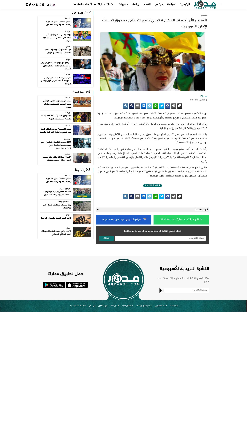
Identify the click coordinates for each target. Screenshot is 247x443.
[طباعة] (173, 106)
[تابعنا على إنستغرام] (37, 5)
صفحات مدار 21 (105, 4)
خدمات (67, 19)
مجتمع (159, 4)
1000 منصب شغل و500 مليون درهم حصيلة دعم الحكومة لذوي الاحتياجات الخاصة (56, 145)
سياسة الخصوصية (78, 306)
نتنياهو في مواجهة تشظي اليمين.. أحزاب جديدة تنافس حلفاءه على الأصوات (55, 66)
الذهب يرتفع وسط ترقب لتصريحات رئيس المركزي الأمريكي (56, 233)
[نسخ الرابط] (179, 106)
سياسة (171, 4)
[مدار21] (204, 5)
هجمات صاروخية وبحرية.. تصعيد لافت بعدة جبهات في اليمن (57, 51)
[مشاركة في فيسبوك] (167, 106)
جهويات (123, 4)
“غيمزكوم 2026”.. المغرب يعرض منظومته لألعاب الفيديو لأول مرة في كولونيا (56, 81)
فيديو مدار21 (65, 189)
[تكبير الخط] (131, 106)
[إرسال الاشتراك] (162, 290)
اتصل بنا (115, 306)
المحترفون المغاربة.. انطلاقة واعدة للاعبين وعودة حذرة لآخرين (56, 117)
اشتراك (106, 238)
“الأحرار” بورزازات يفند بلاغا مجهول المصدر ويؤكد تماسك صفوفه (56, 158)
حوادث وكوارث (64, 202)
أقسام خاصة (84, 4)
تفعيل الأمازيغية (151, 185)
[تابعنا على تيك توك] (30, 5)
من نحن (91, 306)
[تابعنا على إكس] (40, 5)
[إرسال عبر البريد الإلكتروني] (137, 106)
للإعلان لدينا (127, 306)
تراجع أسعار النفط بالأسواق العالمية (56, 218)
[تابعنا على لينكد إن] (27, 5)
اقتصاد (147, 4)
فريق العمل (103, 306)
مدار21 (203, 96)
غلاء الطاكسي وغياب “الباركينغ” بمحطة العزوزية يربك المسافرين (57, 193)
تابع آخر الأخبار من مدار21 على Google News (122, 220)
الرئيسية (185, 4)
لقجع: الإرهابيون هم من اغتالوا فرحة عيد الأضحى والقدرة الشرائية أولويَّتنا (55, 130)
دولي (68, 47)
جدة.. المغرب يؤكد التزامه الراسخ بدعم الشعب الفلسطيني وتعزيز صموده (57, 104)
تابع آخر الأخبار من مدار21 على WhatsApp (180, 219)
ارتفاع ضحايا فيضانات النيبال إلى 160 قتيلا (57, 206)
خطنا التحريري (161, 306)
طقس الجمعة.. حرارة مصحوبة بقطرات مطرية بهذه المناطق (58, 23)
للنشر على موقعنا (144, 306)
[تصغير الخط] (125, 106)
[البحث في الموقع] (48, 5)
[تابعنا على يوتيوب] (34, 5)
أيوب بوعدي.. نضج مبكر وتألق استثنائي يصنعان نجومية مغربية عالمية (57, 38)
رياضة (135, 4)
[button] (219, 5)
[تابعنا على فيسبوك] (43, 5)
